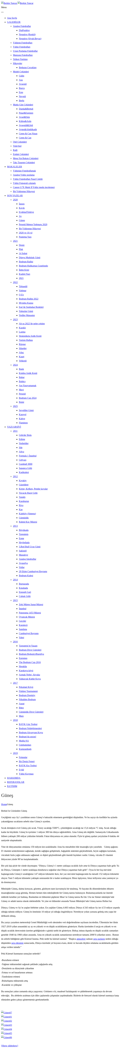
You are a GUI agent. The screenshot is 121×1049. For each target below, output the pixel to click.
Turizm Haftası (26, 340)
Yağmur (22, 290)
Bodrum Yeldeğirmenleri (30, 728)
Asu (21, 80)
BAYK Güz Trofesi (28, 724)
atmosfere (81, 939)
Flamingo (23, 422)
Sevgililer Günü (26, 410)
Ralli (15, 150)
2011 (15, 431)
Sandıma (23, 629)
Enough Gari (25, 592)
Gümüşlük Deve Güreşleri (31, 712)
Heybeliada (24, 542)
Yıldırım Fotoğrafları (22, 42)
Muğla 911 (24, 741)
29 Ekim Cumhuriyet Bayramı (33, 571)
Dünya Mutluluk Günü (29, 257)
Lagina (22, 332)
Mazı (21, 716)
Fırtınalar (23, 757)
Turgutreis (23, 534)
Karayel (22, 414)
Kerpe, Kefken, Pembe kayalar (33, 489)
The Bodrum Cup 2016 (30, 662)
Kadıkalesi (24, 472)
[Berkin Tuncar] (17, 3)
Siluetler (23, 348)
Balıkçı (22, 381)
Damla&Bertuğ (26, 109)
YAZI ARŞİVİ (14, 427)
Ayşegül (23, 84)
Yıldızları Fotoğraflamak (24, 170)
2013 (15, 526)
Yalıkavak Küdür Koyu (30, 679)
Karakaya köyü (26, 670)
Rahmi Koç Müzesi (28, 522)
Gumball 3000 (25, 464)
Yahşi (21, 637)
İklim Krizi (24, 270)
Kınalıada (23, 588)
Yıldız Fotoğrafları (21, 47)
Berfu (21, 100)
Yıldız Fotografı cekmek (24, 183)
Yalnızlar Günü (26, 311)
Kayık (22, 208)
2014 (15, 579)
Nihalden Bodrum (27, 699)
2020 (15, 199)
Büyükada (23, 530)
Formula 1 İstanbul (27, 456)
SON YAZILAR (15, 195)
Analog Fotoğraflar (22, 26)
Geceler (22, 621)
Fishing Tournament (28, 691)
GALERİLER (14, 22)
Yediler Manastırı (27, 315)
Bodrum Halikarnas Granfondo (33, 265)
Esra (21, 92)
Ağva (21, 451)
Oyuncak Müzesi (27, 617)
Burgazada (24, 584)
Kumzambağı (25, 749)
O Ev (21, 294)
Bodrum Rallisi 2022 (28, 299)
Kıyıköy (23, 480)
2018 (15, 720)
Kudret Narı (24, 274)
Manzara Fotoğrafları (23, 55)
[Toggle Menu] (2, 12)
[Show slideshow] (9, 1045)
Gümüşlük (24, 517)
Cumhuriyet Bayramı (29, 633)
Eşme (21, 538)
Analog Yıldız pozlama (24, 175)
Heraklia (23, 666)
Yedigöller (23, 443)
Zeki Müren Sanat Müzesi (31, 604)
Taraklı (22, 497)
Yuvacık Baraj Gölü (28, 493)
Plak (21, 249)
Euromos (23, 658)
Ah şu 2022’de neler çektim (32, 323)
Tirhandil (23, 286)
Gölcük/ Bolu (25, 435)
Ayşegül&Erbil (26, 125)
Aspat (21, 703)
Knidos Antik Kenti (28, 373)
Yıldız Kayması (26, 774)
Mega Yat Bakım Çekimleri (25, 158)
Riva (21, 505)
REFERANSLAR (15, 782)
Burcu (22, 88)
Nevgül (22, 96)
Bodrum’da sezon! (27, 736)
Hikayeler (17, 63)
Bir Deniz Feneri (27, 761)
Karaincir (23, 625)
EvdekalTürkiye (26, 212)
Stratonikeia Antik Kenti (30, 336)
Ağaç (21, 352)
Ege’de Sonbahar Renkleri (31, 307)
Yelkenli (23, 361)
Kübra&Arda (25, 121)
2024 (15, 365)
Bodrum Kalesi (26, 575)
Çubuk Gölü (25, 596)
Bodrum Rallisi (26, 261)
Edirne (22, 439)
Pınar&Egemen (26, 113)
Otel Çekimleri (20, 142)
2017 (15, 683)
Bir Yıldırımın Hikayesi (24, 191)
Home (4, 804)
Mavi (21, 389)
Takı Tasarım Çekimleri (24, 162)
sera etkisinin (17, 943)
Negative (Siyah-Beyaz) (30, 38)
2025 (15, 406)
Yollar (21, 567)
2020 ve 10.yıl (25, 232)
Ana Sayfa (12, 18)
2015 (15, 600)
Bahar (21, 377)
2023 (15, 319)
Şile (20, 447)
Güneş (22, 220)
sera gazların (99, 939)
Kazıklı (22, 327)
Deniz (21, 245)
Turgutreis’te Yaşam (28, 646)
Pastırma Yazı (25, 237)
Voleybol (17, 146)
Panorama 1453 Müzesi (30, 612)
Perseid (22, 394)
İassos (21, 204)
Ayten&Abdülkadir (28, 129)
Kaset (21, 356)
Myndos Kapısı (26, 303)
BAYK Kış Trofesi (28, 765)
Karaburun (24, 501)
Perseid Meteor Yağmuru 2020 (33, 224)
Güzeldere (23, 484)
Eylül (21, 769)
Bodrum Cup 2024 (27, 398)
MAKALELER (14, 166)
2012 (15, 476)
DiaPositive (24, 30)
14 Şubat (23, 253)
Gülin (21, 75)
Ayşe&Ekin (24, 117)
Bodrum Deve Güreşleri (30, 650)
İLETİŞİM (12, 786)
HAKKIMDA (14, 778)
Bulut (21, 402)
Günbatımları (25, 745)
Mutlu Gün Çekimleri (23, 104)
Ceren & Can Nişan (28, 133)
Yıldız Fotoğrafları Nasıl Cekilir (28, 179)
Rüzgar (22, 344)
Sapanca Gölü (25, 468)
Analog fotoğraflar (27, 559)
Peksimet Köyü (26, 687)
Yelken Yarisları (20, 59)
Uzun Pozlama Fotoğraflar (25, 51)
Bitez (21, 707)
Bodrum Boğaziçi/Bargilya (31, 654)
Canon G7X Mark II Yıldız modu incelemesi (34, 187)
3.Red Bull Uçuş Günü (29, 546)
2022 (15, 282)
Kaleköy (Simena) (27, 513)
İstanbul (22, 608)
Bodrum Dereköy (27, 695)
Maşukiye (23, 555)
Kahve (22, 418)
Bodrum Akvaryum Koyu (31, 732)
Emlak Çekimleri (21, 154)
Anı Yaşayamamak (27, 385)
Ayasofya (23, 563)
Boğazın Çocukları (27, 67)
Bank (21, 369)
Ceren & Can (25, 137)
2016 (15, 641)
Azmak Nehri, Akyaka (29, 674)
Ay (20, 216)
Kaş (21, 509)
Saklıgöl (23, 551)
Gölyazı (22, 460)
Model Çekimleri (21, 71)
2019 (15, 753)
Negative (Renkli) (27, 34)
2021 (15, 241)
